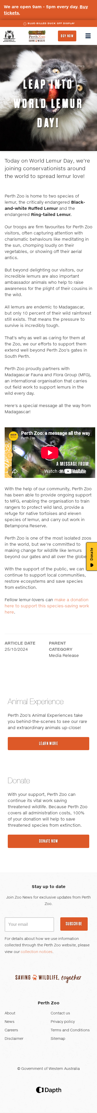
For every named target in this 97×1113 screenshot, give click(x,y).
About (10, 1013)
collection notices (37, 952)
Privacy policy (63, 1022)
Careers (11, 1030)
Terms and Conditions (70, 1030)
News (9, 1022)
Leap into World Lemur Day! (49, 103)
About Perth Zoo (43, 66)
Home (18, 66)
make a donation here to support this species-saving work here (47, 606)
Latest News (74, 66)
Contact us (60, 1013)
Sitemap (58, 1039)
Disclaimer (14, 1039)
